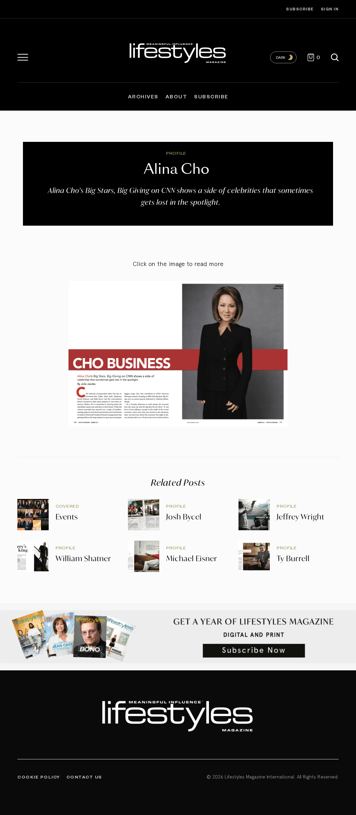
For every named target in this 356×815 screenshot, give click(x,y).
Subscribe (300, 8)
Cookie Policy (38, 777)
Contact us (84, 777)
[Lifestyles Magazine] (178, 52)
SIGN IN (330, 8)
